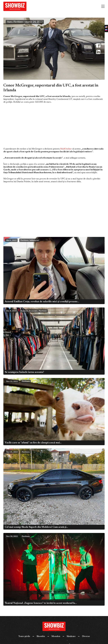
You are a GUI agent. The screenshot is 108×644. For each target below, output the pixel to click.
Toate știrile (24, 636)
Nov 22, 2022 (12, 381)
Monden (55, 636)
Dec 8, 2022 (11, 311)
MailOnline (66, 149)
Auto (9, 22)
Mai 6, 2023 (11, 240)
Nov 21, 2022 (12, 452)
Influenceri (34, 240)
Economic (33, 311)
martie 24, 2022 (33, 22)
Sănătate (71, 636)
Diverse (86, 636)
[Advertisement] (54, 126)
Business (24, 311)
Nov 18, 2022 (12, 536)
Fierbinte (18, 22)
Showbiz (41, 636)
